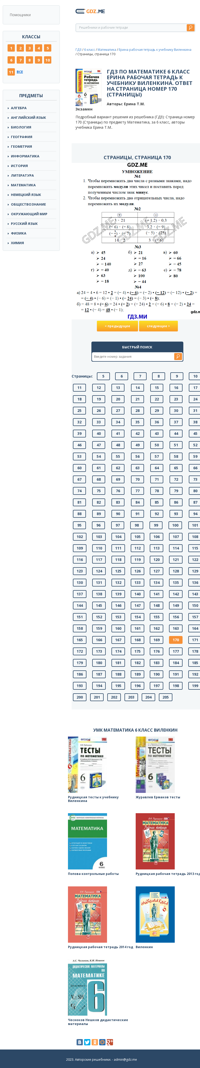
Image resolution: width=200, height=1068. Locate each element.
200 (80, 697)
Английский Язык (28, 117)
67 (79, 479)
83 (118, 502)
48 (118, 444)
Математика (23, 185)
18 (79, 399)
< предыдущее (117, 326)
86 (176, 502)
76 (118, 490)
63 (137, 467)
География (21, 136)
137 (80, 593)
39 (79, 433)
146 (118, 605)
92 (157, 513)
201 (97, 697)
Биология (21, 127)
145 (99, 605)
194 (99, 685)
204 (148, 697)
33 (99, 421)
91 (137, 513)
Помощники (20, 14)
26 (99, 410)
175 (137, 651)
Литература (22, 175)
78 (157, 490)
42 (137, 433)
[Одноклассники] (95, 1042)
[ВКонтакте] (80, 1042)
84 (137, 502)
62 (118, 467)
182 (137, 662)
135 (176, 582)
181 (118, 662)
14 (137, 387)
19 (99, 399)
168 (137, 639)
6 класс (89, 49)
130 (80, 582)
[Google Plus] (110, 1042)
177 (176, 651)
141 (156, 593)
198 (176, 685)
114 (176, 548)
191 (176, 674)
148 (156, 605)
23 (176, 399)
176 (156, 651)
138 (99, 593)
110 (99, 548)
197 (156, 685)
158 (80, 628)
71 (157, 479)
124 (99, 571)
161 (137, 628)
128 (176, 571)
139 (118, 593)
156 (176, 616)
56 (137, 456)
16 (176, 387)
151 (80, 616)
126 (137, 571)
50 (157, 444)
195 (118, 685)
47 (99, 444)
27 (118, 410)
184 (176, 662)
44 (176, 433)
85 (157, 502)
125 (118, 571)
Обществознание (28, 204)
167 (118, 639)
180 (99, 662)
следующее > (158, 326)
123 (80, 571)
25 (79, 410)
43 (157, 433)
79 (176, 490)
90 (118, 513)
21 (137, 399)
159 (99, 628)
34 (118, 421)
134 (156, 582)
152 (99, 616)
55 (118, 456)
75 (99, 490)
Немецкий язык (26, 194)
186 (80, 674)
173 (99, 651)
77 (137, 490)
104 (118, 536)
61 (99, 467)
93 (176, 513)
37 (176, 421)
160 (118, 628)
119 (137, 559)
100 (175, 525)
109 (80, 548)
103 (99, 536)
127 (156, 571)
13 (118, 387)
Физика (18, 233)
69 (118, 479)
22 (157, 399)
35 (137, 421)
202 (114, 697)
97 (118, 525)
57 (157, 456)
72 (176, 479)
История (19, 165)
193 (80, 685)
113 (156, 548)
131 (99, 582)
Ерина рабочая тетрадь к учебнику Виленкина (155, 49)
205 (165, 697)
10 (47, 60)
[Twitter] (87, 1042)
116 (80, 559)
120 (156, 559)
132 (118, 582)
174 (118, 651)
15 (157, 387)
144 (80, 605)
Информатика (25, 156)
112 (137, 548)
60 (79, 467)
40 (99, 433)
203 (131, 697)
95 (79, 525)
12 (99, 387)
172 (80, 651)
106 (156, 536)
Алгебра (19, 108)
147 (137, 605)
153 (118, 616)
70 (137, 479)
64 (157, 467)
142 (176, 593)
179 (80, 662)
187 (99, 674)
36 (157, 421)
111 (118, 548)
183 (156, 662)
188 (118, 674)
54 (99, 456)
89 (99, 513)
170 (176, 639)
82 (99, 502)
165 (80, 639)
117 (99, 559)
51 (176, 444)
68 (99, 479)
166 (99, 639)
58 (176, 456)
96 (98, 525)
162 (156, 628)
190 (156, 674)
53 (79, 456)
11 (11, 72)
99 (156, 525)
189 (137, 674)
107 (176, 536)
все (20, 71)
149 (176, 605)
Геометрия (21, 146)
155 (156, 616)
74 (79, 490)
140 (137, 593)
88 (79, 513)
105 (137, 536)
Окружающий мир (29, 214)
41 (118, 433)
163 (176, 628)
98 (137, 525)
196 (137, 685)
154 (137, 616)
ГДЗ (79, 49)
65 (176, 467)
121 (176, 559)
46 (79, 444)
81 (79, 502)
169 (156, 639)
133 (137, 582)
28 (137, 410)
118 (118, 559)
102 (80, 536)
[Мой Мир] (102, 1042)
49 (137, 444)
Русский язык (24, 223)
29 (157, 410)
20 (118, 399)
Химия (17, 242)
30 (176, 410)
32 (79, 421)
